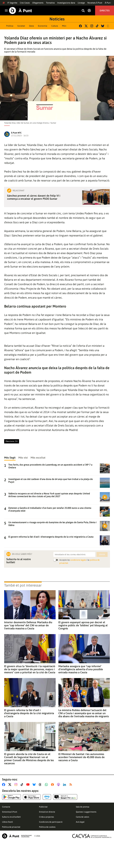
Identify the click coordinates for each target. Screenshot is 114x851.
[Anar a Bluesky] (35, 784)
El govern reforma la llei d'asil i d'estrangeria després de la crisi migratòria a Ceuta (29, 713)
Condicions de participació (50, 822)
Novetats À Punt (94, 3)
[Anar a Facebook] (4, 784)
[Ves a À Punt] (20, 10)
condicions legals (78, 560)
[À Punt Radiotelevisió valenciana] (17, 836)
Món (64, 26)
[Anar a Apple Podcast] (59, 784)
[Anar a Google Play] (11, 797)
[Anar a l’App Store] (32, 797)
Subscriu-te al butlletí (11, 817)
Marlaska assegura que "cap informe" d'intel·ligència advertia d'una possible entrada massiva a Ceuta (80, 669)
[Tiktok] (97, 25)
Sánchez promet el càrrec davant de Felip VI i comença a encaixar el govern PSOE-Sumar (33, 197)
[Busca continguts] (83, 11)
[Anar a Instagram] (16, 784)
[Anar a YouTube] (28, 784)
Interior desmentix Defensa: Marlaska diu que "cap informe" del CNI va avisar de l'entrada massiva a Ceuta (28, 625)
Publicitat (43, 807)
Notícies (57, 19)
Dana (31, 26)
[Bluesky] (102, 26)
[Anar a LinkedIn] (65, 784)
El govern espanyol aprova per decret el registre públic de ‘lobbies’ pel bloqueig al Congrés (83, 625)
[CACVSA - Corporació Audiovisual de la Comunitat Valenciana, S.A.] (92, 836)
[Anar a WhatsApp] (47, 784)
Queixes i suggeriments (86, 812)
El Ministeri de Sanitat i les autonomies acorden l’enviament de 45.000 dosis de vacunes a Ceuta (81, 757)
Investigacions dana (66, 3)
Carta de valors (82, 817)
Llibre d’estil (7, 822)
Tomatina (50, 3)
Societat (21, 26)
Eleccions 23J (12, 441)
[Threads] (108, 26)
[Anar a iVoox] (53, 784)
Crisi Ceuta (25, 3)
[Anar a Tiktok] (22, 784)
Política (9, 26)
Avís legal (80, 822)
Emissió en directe (47, 812)
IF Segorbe (12, 3)
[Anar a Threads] (41, 784)
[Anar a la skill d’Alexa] (47, 797)
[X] (86, 26)
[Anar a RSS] (71, 784)
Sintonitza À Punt (9, 812)
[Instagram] (91, 25)
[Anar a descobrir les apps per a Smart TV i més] (65, 797)
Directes (105, 10)
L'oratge (81, 3)
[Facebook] (80, 25)
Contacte (6, 807)
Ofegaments (37, 3)
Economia (42, 26)
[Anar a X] (10, 784)
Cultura (54, 26)
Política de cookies (47, 827)
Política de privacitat (11, 827)
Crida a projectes (46, 817)
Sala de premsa (82, 807)
